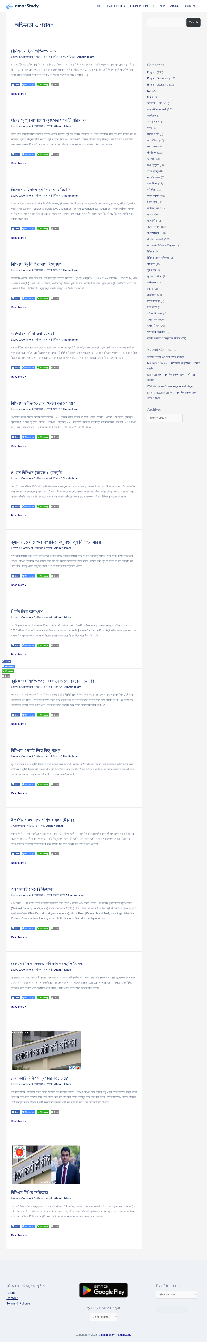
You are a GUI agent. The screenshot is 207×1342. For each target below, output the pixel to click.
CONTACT (191, 6)
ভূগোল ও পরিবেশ (154, 276)
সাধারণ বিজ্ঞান (153, 325)
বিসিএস (56, 195)
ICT (149, 90)
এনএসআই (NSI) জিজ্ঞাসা (32, 889)
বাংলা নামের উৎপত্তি (175, 356)
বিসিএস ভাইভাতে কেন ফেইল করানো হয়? (43, 403)
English (151, 72)
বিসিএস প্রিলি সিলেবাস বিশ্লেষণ (36, 264)
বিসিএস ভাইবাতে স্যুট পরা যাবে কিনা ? (41, 189)
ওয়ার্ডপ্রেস (151, 115)
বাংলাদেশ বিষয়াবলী (155, 239)
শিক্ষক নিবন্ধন (153, 301)
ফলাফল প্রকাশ (154, 208)
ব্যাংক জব (57, 686)
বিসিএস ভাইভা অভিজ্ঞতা (64, 56)
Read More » (19, 93)
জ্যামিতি (150, 158)
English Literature (157, 84)
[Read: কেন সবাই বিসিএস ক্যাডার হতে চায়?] (46, 1050)
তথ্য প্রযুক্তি (153, 165)
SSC (150, 97)
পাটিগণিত (151, 189)
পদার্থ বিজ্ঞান (152, 183)
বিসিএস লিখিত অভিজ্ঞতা (29, 1192)
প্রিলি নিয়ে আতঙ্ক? (27, 611)
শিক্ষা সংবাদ (152, 307)
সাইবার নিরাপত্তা (154, 313)
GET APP (159, 6)
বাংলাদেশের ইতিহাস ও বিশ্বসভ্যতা (162, 245)
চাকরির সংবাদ (59, 895)
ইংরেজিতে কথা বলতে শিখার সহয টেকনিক (43, 820)
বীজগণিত (151, 264)
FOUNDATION (139, 6)
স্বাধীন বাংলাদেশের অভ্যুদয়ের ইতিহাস (163, 338)
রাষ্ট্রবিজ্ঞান (151, 294)
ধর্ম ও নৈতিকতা (153, 177)
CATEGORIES (116, 6)
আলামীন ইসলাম (154, 356)
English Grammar (157, 78)
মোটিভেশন (152, 282)
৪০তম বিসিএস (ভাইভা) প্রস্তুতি (36, 472)
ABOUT (175, 6)
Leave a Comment (22, 56)
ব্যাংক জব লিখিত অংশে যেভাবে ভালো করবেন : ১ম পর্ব (52, 681)
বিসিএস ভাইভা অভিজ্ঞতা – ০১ (34, 50)
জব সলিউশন (152, 140)
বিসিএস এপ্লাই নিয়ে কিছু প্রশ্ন (35, 750)
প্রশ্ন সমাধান (153, 196)
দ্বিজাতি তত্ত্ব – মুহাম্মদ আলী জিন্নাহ (177, 386)
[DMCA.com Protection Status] (172, 1309)
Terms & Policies (18, 1303)
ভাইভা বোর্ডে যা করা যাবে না (32, 333)
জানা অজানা (152, 146)
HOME (98, 6)
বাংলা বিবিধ (152, 220)
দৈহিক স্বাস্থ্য (152, 171)
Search (193, 22)
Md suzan (153, 363)
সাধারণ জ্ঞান (152, 319)
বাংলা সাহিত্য (153, 233)
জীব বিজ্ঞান (151, 152)
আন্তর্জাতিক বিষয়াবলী (156, 109)
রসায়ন (150, 288)
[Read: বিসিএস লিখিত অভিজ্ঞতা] (46, 1164)
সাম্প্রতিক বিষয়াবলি (156, 331)
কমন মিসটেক (153, 121)
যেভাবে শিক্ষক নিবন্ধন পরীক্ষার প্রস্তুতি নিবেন (46, 963)
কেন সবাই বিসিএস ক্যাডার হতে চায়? (39, 1078)
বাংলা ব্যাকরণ (153, 226)
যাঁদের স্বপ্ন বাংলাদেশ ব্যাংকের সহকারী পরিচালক (48, 120)
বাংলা (149, 214)
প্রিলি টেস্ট (152, 202)
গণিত (149, 127)
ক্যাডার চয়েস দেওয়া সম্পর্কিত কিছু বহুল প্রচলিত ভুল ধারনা (56, 542)
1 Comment (18, 825)
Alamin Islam (107, 1334)
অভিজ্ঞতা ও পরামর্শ (43, 56)
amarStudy (124, 1334)
